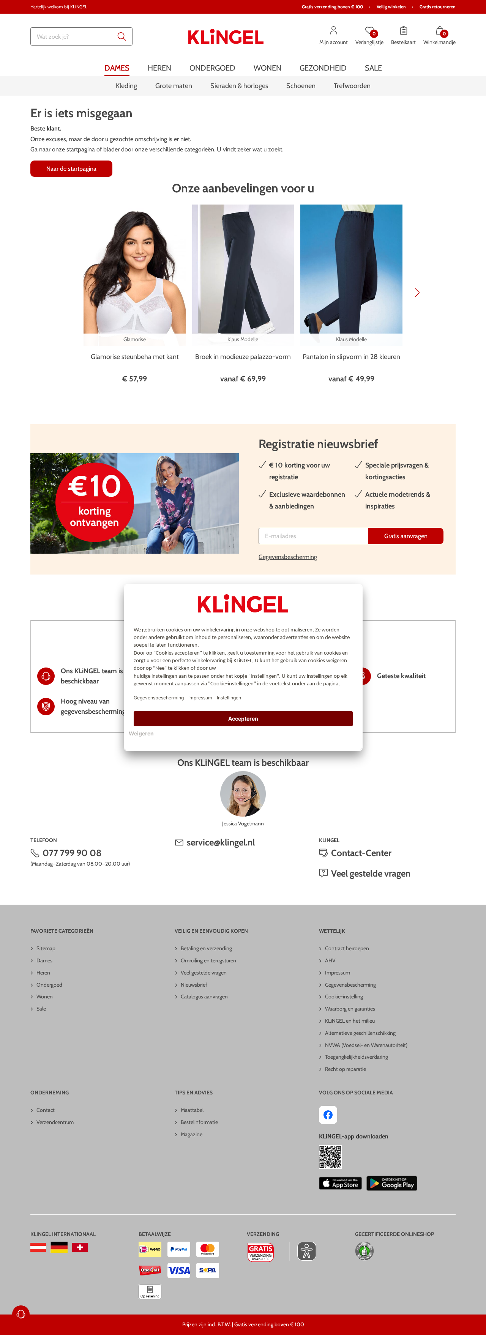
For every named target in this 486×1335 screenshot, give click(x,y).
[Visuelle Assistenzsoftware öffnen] (302, 1251)
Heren (43, 972)
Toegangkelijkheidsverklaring (356, 1056)
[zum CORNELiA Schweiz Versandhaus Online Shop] (80, 1247)
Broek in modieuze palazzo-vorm (243, 357)
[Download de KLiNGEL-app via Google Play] (391, 1183)
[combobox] (81, 36)
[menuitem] (117, 67)
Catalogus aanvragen (204, 996)
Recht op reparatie (345, 1069)
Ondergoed (49, 984)
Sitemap (45, 948)
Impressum (337, 972)
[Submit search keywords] (122, 36)
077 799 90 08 (72, 852)
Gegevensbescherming (288, 556)
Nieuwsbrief (194, 984)
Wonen (44, 996)
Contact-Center (361, 852)
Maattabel (192, 1110)
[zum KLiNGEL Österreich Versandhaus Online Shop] (38, 1247)
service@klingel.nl (221, 842)
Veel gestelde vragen (370, 873)
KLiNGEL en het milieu (350, 1020)
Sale (41, 1008)
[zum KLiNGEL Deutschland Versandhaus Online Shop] (59, 1247)
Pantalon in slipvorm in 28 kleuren (351, 357)
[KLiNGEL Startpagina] (226, 36)
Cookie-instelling (344, 996)
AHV (330, 960)
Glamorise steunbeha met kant (135, 357)
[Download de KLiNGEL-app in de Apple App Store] (340, 1183)
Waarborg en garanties (350, 1008)
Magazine (191, 1134)
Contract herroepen (347, 948)
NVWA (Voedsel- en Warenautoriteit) (366, 1045)
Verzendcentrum (55, 1122)
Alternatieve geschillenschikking (360, 1033)
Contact (45, 1110)
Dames (44, 960)
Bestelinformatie (199, 1122)
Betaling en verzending (206, 948)
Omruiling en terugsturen (208, 960)
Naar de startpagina (71, 168)
